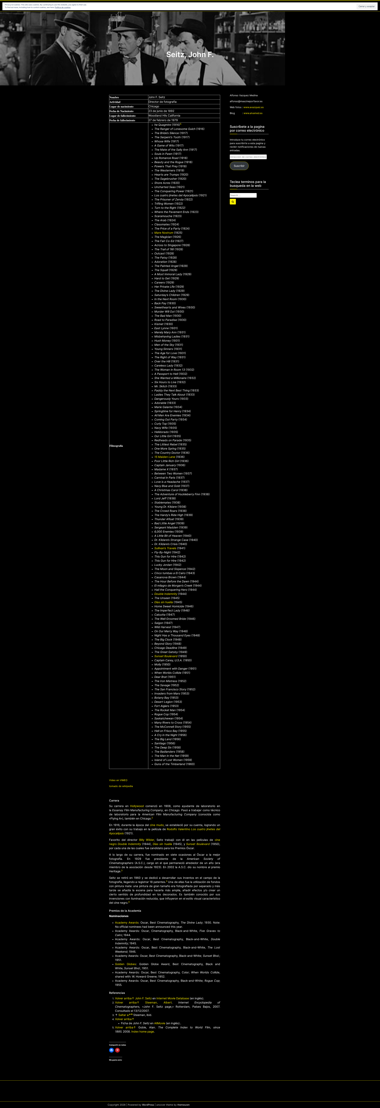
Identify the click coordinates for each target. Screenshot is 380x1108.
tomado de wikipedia (121, 786)
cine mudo (157, 825)
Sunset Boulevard (166, 656)
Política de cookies (63, 7)
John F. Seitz (143, 998)
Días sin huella (163, 602)
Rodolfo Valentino (178, 829)
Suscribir (239, 165)
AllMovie (159, 1023)
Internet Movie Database (172, 998)
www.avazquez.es (253, 107)
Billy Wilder (146, 840)
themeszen (183, 1104)
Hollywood (137, 806)
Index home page (142, 1031)
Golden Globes (125, 964)
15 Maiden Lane (164, 457)
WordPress (148, 1104)
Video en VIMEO (118, 780)
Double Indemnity (165, 594)
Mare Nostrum (163, 232)
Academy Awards (126, 922)
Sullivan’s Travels (165, 548)
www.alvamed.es (253, 113)
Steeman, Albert (158, 1002)
